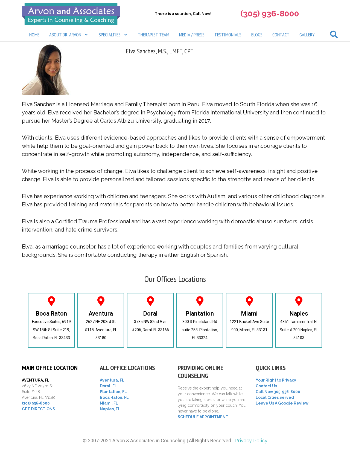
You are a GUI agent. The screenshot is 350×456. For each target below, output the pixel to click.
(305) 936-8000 (36, 403)
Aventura (101, 313)
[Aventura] (101, 301)
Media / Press (192, 34)
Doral (150, 313)
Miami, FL (109, 403)
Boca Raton (51, 313)
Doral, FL (108, 386)
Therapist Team (153, 34)
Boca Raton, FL (114, 397)
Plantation (200, 313)
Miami (249, 313)
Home (34, 34)
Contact (281, 34)
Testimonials (227, 34)
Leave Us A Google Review (282, 403)
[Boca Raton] (51, 301)
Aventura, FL (112, 380)
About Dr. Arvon (65, 34)
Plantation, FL (113, 391)
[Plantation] (200, 301)
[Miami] (249, 301)
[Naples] (299, 301)
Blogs (256, 34)
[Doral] (150, 301)
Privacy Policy (251, 440)
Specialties (110, 34)
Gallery (306, 34)
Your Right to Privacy (276, 380)
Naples (299, 313)
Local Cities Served (275, 397)
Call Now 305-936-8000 (278, 391)
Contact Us (266, 386)
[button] (69, 34)
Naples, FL (110, 409)
